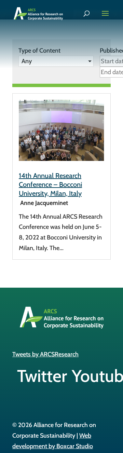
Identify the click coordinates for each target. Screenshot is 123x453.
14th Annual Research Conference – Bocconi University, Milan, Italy (50, 184)
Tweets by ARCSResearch (45, 354)
